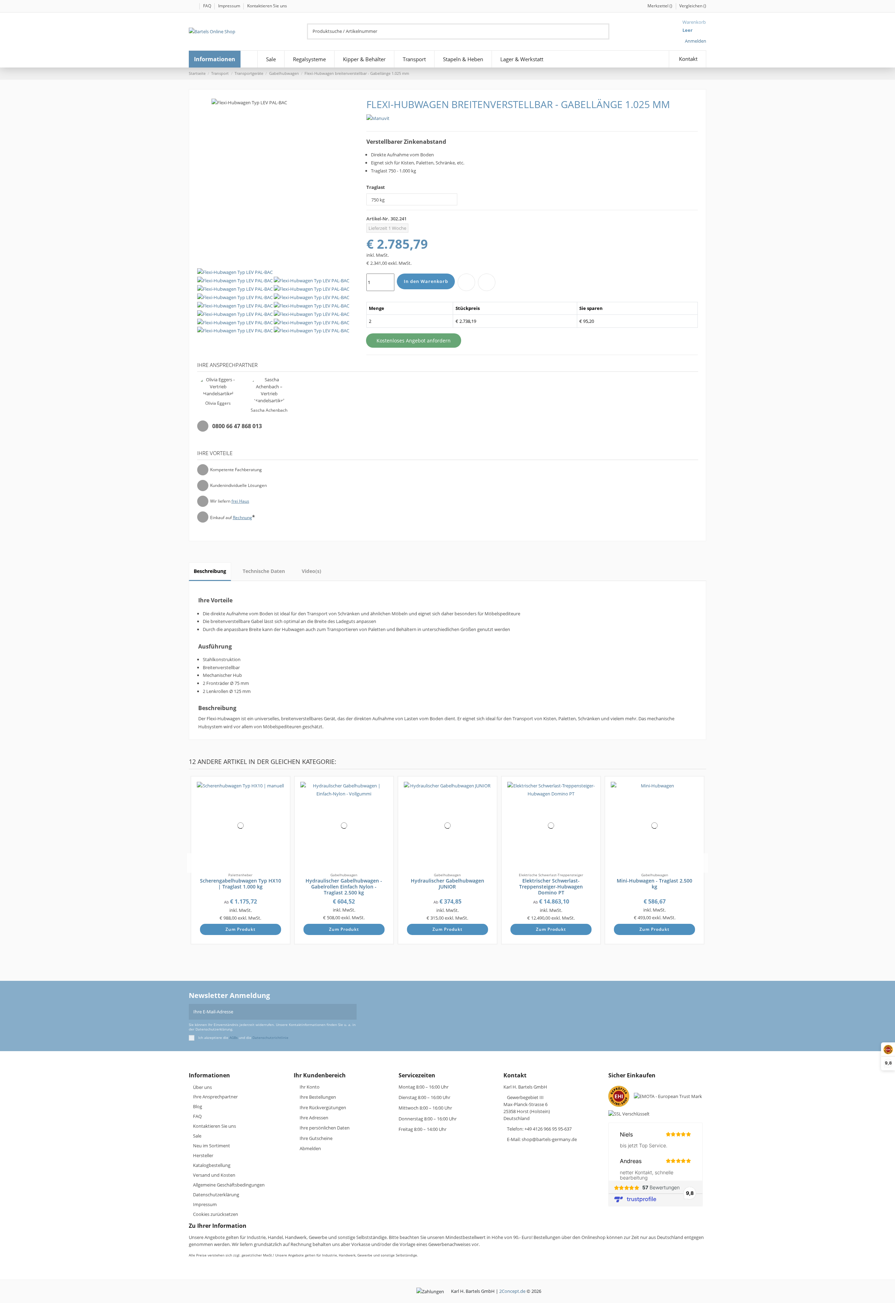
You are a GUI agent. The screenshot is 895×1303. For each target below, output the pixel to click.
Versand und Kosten (214, 1175)
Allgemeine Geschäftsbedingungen (229, 1185)
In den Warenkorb (426, 281)
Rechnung (242, 518)
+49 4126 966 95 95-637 (548, 1129)
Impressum (229, 6)
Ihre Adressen (314, 1117)
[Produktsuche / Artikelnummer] (604, 31)
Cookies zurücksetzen (215, 1214)
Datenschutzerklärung (216, 1194)
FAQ (207, 6)
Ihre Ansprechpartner (215, 1096)
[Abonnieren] (352, 1012)
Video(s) (311, 571)
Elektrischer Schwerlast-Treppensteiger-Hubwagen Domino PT (551, 886)
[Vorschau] (282, 804)
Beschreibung (210, 571)
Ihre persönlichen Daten (325, 1128)
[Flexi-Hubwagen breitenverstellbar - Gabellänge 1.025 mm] (235, 272)
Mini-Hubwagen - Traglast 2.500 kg (654, 883)
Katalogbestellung (211, 1165)
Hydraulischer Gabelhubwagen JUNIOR (447, 883)
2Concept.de (512, 1291)
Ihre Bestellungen (318, 1097)
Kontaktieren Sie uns (267, 6)
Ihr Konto (310, 1087)
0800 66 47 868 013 (237, 426)
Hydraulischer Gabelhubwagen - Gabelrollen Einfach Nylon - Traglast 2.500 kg (344, 886)
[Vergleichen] (282, 797)
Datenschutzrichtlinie (270, 1037)
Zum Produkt (240, 929)
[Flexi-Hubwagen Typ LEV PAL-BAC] (235, 280)
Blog (197, 1106)
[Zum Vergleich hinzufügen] (486, 282)
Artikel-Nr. (377, 218)
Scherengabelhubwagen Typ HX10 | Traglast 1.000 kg (240, 883)
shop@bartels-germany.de (549, 1139)
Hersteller (203, 1155)
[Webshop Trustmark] (620, 1098)
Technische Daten (264, 571)
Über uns (202, 1087)
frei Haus (240, 501)
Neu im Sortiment (211, 1145)
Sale (197, 1136)
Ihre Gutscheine (316, 1138)
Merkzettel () (660, 6)
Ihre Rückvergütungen (323, 1107)
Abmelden (310, 1148)
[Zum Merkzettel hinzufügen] (466, 282)
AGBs (233, 1037)
